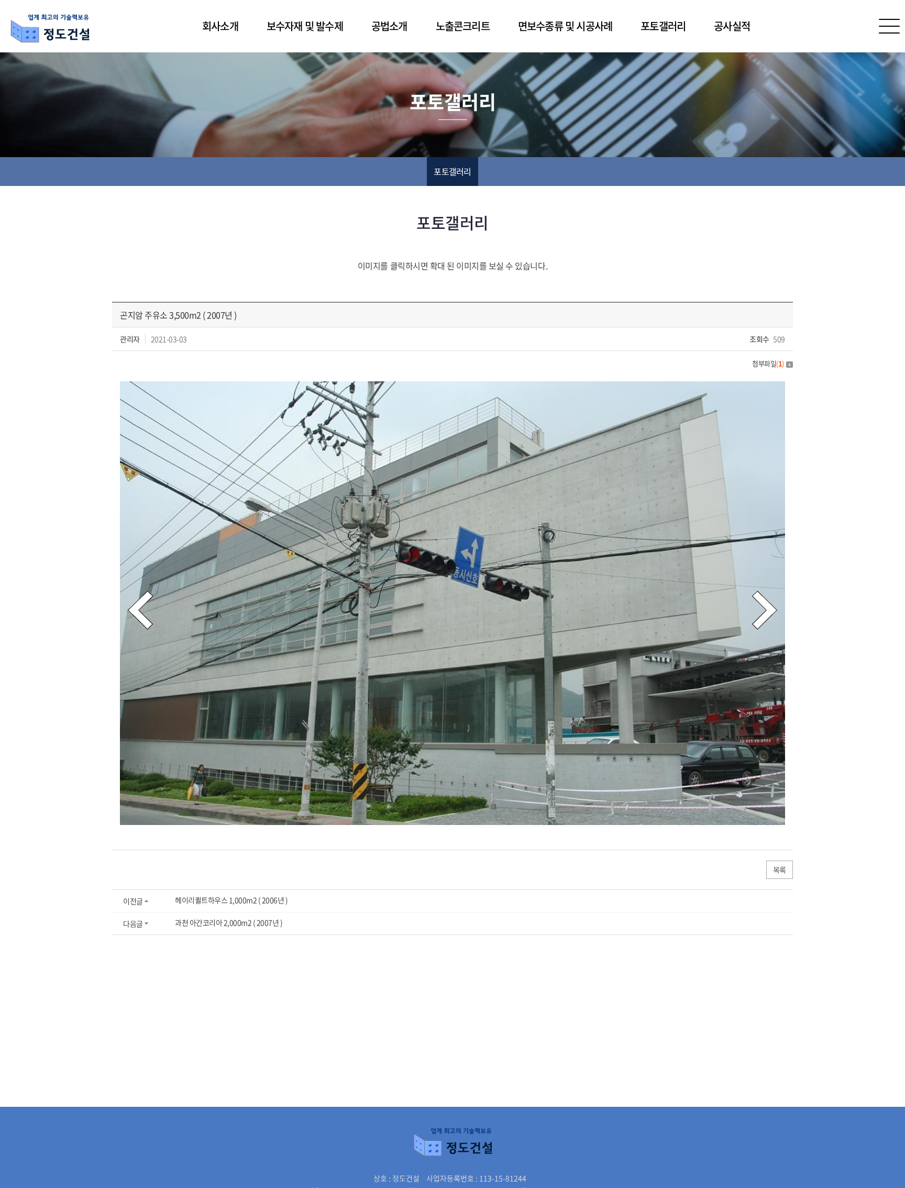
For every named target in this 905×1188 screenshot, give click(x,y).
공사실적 (732, 26)
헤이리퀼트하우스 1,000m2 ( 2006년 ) (231, 900)
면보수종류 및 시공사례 (565, 26)
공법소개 (389, 26)
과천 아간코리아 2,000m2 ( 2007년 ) (229, 922)
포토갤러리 (663, 26)
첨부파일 (768, 363)
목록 (779, 869)
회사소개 (220, 26)
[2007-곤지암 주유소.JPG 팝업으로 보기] (452, 388)
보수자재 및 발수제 (305, 26)
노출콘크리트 (463, 26)
